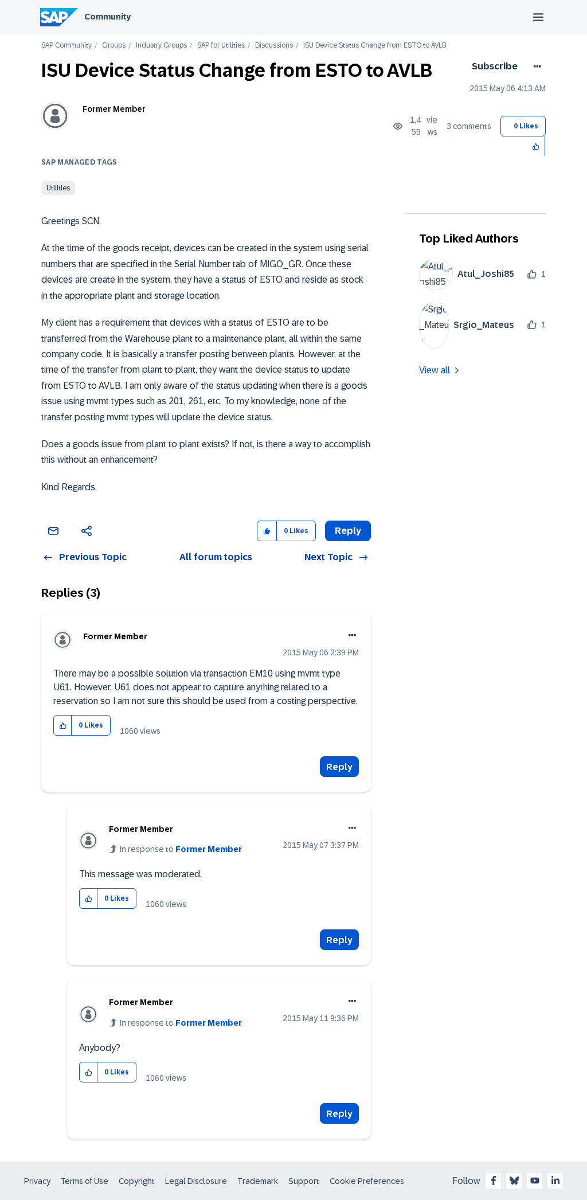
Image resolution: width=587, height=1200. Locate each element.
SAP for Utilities (221, 45)
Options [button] (535, 66)
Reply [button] (348, 530)
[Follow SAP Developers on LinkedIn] (555, 1180)
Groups (114, 45)
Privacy (37, 1181)
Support (303, 1181)
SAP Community (66, 45)
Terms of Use (84, 1181)
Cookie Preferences (367, 1181)
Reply (339, 767)
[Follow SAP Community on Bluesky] (514, 1180)
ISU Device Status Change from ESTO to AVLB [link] (374, 45)
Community (107, 16)
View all (434, 370)
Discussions (274, 45)
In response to (181, 849)
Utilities (58, 188)
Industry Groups (161, 45)
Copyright (137, 1181)
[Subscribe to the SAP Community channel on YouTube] (534, 1180)
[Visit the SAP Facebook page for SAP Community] (493, 1180)
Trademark (257, 1181)
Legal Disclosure (196, 1181)
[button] (536, 146)
